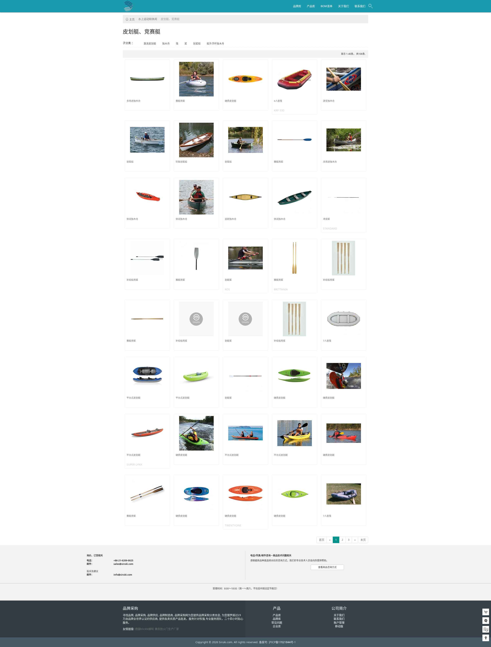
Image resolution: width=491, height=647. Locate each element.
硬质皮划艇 (230, 101)
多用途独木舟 (133, 101)
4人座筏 (278, 101)
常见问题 (276, 622)
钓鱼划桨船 (181, 161)
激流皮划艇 (150, 43)
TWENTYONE (233, 525)
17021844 (284, 642)
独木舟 (166, 43)
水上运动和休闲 (147, 19)
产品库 (311, 6)
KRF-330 (279, 110)
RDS (227, 289)
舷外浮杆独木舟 (215, 43)
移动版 (339, 626)
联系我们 (360, 6)
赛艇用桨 (180, 101)
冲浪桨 (326, 219)
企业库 (277, 626)
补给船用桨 (132, 280)
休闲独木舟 (132, 219)
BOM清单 (326, 6)
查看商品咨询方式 (327, 567)
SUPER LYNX (134, 464)
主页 (132, 19)
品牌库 (297, 6)
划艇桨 (228, 280)
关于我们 (343, 6)
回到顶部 (485, 638)
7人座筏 (327, 340)
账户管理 (339, 622)
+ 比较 (165, 63)
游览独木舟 (328, 101)
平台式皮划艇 (133, 397)
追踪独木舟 (230, 219)
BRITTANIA (281, 289)
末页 (363, 540)
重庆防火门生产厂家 (167, 629)
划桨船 (197, 43)
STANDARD (330, 228)
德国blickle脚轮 (144, 629)
